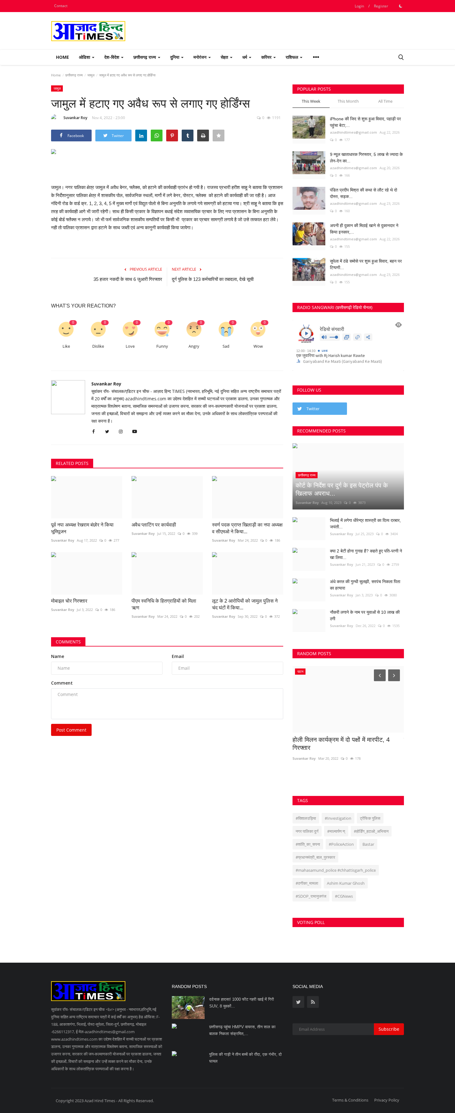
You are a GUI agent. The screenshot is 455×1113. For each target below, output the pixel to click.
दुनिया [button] (175, 57)
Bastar (368, 844)
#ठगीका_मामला (307, 883)
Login (359, 6)
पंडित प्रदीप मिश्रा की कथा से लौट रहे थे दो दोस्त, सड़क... (363, 193)
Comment (62, 683)
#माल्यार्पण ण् (336, 831)
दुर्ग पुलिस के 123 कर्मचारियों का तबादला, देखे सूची (213, 279)
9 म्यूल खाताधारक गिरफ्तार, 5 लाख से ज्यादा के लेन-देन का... (366, 157)
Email (178, 656)
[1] (400, 6)
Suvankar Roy (75, 117)
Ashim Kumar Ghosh (346, 883)
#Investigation (338, 818)
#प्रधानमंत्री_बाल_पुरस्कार (315, 857)
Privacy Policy (386, 1100)
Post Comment (71, 730)
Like (66, 346)
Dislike (98, 346)
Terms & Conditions (350, 1100)
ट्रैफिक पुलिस (370, 818)
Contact (60, 5)
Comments (68, 642)
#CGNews (344, 896)
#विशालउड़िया (306, 818)
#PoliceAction (341, 844)
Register (381, 6)
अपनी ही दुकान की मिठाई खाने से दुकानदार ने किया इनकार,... (364, 228)
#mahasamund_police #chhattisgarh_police (336, 870)
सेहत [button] (225, 57)
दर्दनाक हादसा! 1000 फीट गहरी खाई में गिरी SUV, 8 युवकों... (241, 1002)
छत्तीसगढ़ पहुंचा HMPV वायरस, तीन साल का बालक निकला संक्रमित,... (242, 1030)
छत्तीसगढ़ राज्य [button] (145, 57)
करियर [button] (267, 57)
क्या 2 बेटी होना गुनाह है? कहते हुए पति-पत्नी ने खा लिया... (366, 554)
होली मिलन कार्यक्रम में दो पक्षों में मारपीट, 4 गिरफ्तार (341, 743)
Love (130, 346)
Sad (226, 346)
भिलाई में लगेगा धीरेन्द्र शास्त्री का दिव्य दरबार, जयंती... (365, 523)
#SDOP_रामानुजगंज (311, 896)
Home (62, 57)
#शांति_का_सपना (308, 844)
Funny (162, 346)
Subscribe (389, 1029)
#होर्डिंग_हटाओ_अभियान (371, 831)
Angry (193, 346)
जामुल (90, 75)
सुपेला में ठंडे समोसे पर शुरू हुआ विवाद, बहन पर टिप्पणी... (366, 264)
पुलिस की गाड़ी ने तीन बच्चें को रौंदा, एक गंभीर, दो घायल (245, 1058)
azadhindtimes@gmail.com (353, 132)
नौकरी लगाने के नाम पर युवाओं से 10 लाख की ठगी (365, 615)
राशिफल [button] (292, 57)
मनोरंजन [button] (200, 57)
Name (57, 656)
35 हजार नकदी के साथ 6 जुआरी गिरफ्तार (127, 279)
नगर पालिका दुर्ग (307, 831)
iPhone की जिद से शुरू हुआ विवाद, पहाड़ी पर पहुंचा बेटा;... (365, 122)
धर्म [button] (245, 57)
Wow (258, 346)
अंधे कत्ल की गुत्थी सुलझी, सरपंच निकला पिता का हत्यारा (365, 585)
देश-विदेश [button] (112, 57)
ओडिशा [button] (85, 57)
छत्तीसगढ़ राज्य (74, 75)
